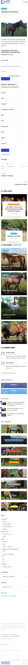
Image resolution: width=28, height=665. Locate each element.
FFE (3, 556)
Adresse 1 (4, 104)
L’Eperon (5, 521)
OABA (4, 536)
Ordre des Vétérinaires (8, 554)
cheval (2, 168)
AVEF (4, 551)
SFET (4, 561)
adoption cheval (10, 166)
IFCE (4, 559)
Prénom (3, 92)
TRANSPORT (4, 564)
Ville (2, 115)
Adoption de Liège (7, 176)
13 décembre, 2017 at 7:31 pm (12, 364)
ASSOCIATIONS (4, 531)
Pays (3, 132)
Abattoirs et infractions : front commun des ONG (15, 409)
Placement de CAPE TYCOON (12, 339)
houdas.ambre (10, 352)
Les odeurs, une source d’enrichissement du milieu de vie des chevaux (14, 209)
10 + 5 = (4, 655)
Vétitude (5, 529)
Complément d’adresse (7, 109)
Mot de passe (4, 60)
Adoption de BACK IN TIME (11, 266)
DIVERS (2, 539)
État (2, 121)
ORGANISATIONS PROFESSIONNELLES (9, 549)
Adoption (4, 8)
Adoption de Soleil (21, 184)
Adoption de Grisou (14, 236)
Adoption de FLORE (9, 315)
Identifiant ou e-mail (7, 54)
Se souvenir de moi (14, 76)
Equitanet (5, 541)
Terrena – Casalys (7, 546)
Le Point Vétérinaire (7, 526)
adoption (3, 166)
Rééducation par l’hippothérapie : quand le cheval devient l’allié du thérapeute (16, 404)
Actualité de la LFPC (14, 204)
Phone (3, 138)
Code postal (5, 126)
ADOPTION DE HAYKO (10, 291)
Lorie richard (9, 363)
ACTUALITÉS (4, 519)
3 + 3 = (3, 71)
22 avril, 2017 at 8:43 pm (11, 354)
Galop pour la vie (7, 534)
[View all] (14, 429)
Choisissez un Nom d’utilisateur (10, 87)
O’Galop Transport (7, 566)
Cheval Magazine (7, 524)
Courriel (3, 143)
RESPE (4, 544)
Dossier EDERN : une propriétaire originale (15, 414)
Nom (3, 98)
